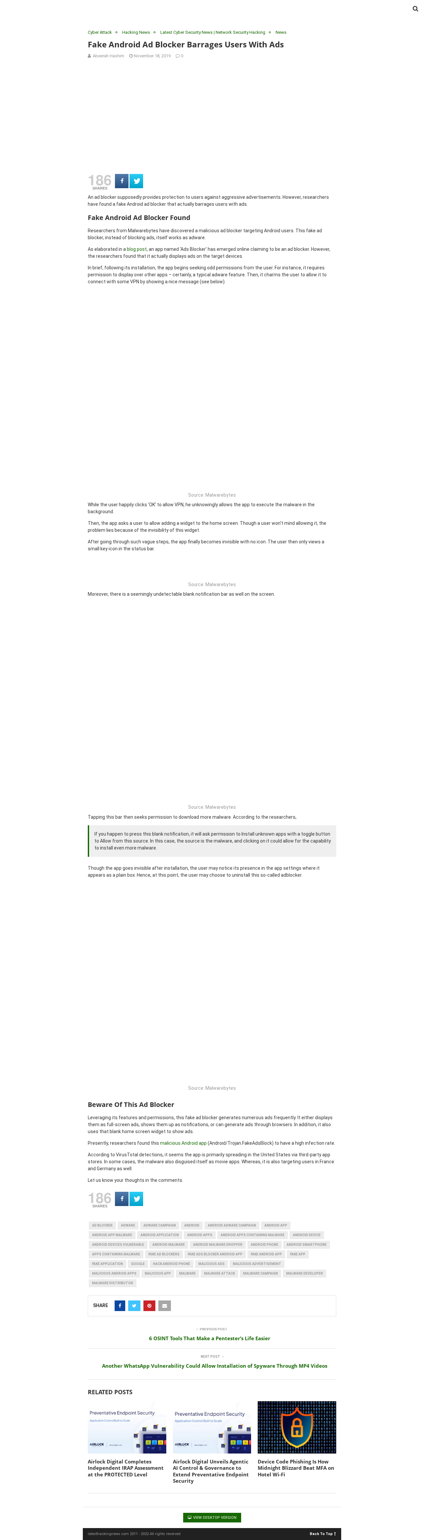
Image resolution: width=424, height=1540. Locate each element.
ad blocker (102, 1225)
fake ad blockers (164, 1254)
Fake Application (107, 1264)
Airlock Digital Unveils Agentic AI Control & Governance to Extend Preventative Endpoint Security (211, 1471)
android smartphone (307, 1244)
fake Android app (266, 1254)
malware (187, 1273)
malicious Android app (183, 1143)
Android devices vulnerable (118, 1244)
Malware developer (304, 1273)
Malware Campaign (260, 1273)
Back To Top (321, 1533)
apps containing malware (116, 1254)
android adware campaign (232, 1225)
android (191, 1225)
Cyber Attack (100, 32)
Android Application (159, 1235)
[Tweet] (136, 181)
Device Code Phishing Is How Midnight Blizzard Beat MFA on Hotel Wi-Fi (296, 1468)
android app (275, 1225)
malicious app (158, 1273)
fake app (297, 1254)
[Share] (122, 181)
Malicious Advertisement (257, 1264)
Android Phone (264, 1244)
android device (307, 1235)
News (281, 32)
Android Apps (199, 1235)
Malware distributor (112, 1283)
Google (138, 1264)
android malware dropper (217, 1244)
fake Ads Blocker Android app (215, 1254)
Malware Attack (219, 1273)
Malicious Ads (211, 1264)
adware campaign (159, 1225)
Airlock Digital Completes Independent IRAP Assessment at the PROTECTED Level (126, 1468)
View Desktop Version (214, 1517)
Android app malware (112, 1235)
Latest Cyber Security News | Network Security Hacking (212, 32)
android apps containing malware (253, 1235)
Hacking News (136, 32)
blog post (137, 249)
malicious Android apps (114, 1273)
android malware (168, 1244)
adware (128, 1225)
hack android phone (171, 1264)
